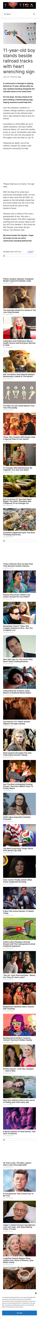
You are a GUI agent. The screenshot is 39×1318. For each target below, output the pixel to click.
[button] (36, 1293)
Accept (19, 1313)
